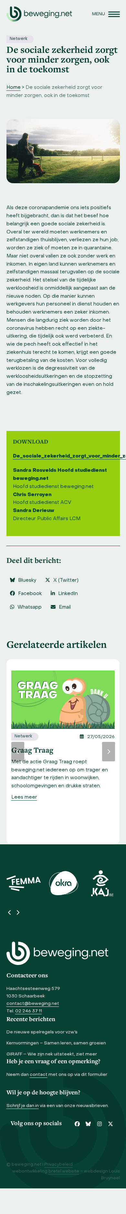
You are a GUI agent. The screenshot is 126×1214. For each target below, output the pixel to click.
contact (38, 1075)
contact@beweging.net (32, 1004)
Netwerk (18, 39)
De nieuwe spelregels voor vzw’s (42, 1032)
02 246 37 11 (28, 1011)
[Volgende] (108, 751)
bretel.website (63, 1171)
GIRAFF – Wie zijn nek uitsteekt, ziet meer (51, 1054)
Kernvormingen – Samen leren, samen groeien (56, 1043)
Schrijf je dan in (22, 1106)
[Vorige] (17, 751)
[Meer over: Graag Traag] (63, 699)
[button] (106, 14)
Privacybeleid (58, 1165)
